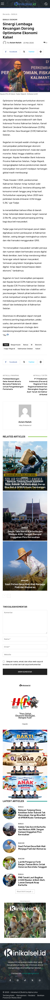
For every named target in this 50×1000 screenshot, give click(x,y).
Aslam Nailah (16, 43)
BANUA (14, 14)
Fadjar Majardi (9, 349)
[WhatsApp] (39, 980)
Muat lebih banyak (24, 891)
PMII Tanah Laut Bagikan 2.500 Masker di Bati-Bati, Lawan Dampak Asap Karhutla (31, 881)
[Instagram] (17, 980)
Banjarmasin (16, 345)
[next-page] (9, 596)
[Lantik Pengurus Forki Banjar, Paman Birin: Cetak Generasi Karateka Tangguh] (9, 863)
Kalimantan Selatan (25, 349)
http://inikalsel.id (25, 425)
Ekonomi (38, 345)
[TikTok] (25, 980)
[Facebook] (10, 980)
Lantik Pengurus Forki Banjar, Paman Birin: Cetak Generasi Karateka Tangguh (32, 864)
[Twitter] (32, 980)
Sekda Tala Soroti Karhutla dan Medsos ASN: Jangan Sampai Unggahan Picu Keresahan (25, 534)
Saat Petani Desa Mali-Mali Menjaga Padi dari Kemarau (25, 585)
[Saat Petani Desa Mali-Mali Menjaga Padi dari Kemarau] (25, 566)
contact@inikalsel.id (30, 973)
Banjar (24, 580)
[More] (41, 52)
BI (31, 345)
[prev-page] (4, 596)
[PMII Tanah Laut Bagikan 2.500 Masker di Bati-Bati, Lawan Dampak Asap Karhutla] (9, 880)
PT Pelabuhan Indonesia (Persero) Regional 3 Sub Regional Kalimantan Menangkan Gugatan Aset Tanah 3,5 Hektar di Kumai (37, 387)
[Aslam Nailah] (5, 43)
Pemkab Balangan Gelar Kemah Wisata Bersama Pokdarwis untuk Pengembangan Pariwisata (13, 384)
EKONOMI (13, 20)
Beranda (6, 14)
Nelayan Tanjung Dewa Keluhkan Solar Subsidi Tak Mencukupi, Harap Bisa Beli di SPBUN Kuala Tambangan (25, 484)
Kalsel (38, 349)
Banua (25, 345)
